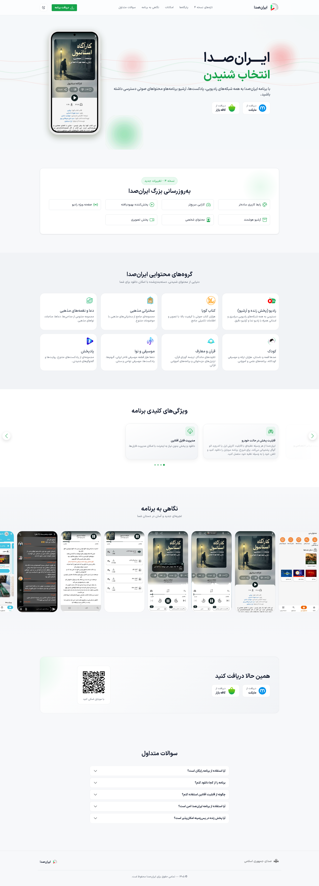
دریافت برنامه (62, 8)
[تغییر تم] (43, 7)
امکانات (169, 7)
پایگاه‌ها (183, 7)
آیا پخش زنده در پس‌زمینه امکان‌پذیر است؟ (199, 818)
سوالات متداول (127, 7)
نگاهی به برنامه (150, 7)
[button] (164, 465)
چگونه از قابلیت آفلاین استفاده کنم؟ (203, 794)
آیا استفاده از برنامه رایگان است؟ (206, 771)
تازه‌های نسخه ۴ (203, 7)
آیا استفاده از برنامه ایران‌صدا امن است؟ (201, 806)
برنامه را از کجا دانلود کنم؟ (210, 783)
